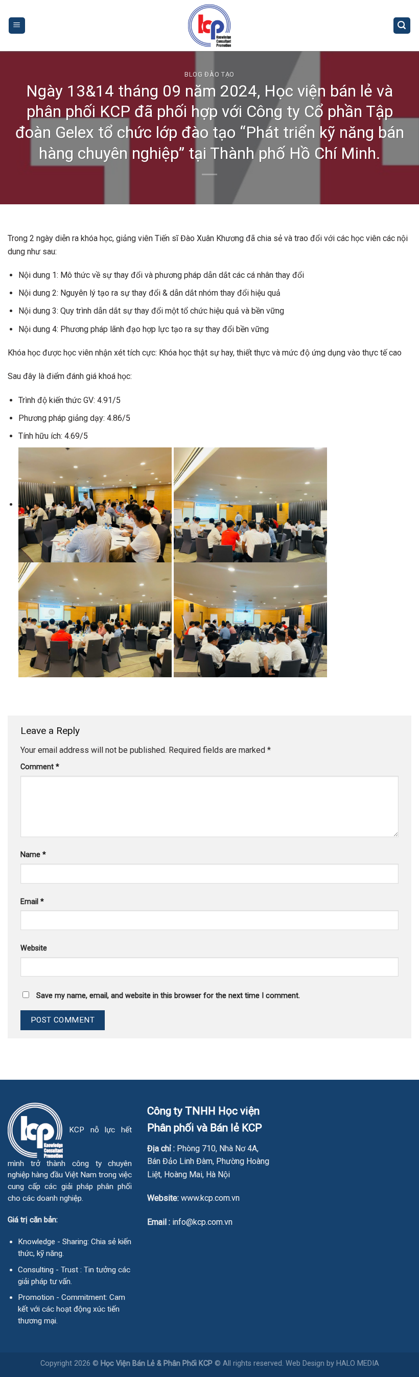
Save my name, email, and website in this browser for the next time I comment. (168, 995)
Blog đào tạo (209, 74)
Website (33, 948)
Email (32, 901)
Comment (39, 767)
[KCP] (209, 25)
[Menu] (17, 25)
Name (33, 854)
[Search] (402, 25)
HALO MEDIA (357, 1363)
